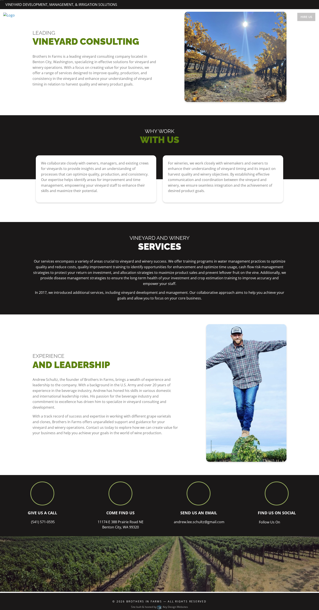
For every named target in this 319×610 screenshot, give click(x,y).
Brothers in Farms (144, 601)
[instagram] (312, 4)
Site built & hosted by (159, 607)
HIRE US (306, 17)
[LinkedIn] (302, 4)
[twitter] (307, 4)
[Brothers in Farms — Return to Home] (9, 15)
